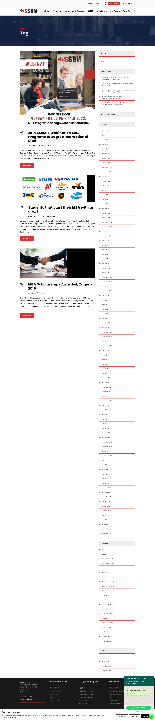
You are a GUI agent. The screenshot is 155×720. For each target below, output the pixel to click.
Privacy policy (114, 688)
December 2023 (107, 277)
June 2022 (105, 360)
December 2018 (106, 534)
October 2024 (106, 231)
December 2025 (107, 167)
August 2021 (105, 405)
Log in (103, 657)
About (47, 11)
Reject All (134, 716)
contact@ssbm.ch (26, 699)
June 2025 (105, 195)
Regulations (83, 704)
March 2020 (105, 483)
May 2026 (105, 144)
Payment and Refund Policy (118, 691)
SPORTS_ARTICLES (107, 623)
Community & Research (74, 11)
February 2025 (106, 213)
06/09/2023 (32, 145)
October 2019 (106, 506)
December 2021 (106, 387)
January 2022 (106, 382)
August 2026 (106, 131)
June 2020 (105, 469)
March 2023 (105, 318)
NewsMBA (105, 618)
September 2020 (107, 456)
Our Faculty (115, 11)
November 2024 (107, 227)
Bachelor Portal (55, 691)
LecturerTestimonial (108, 586)
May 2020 (105, 474)
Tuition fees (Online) (86, 691)
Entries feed (105, 661)
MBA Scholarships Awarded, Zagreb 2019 (60, 286)
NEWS (50, 145)
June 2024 (105, 250)
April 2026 (105, 149)
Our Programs (55, 688)
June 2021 (105, 414)
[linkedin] (129, 3)
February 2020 (106, 488)
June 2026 (105, 140)
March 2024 (105, 263)
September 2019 (107, 511)
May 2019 (104, 529)
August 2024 (106, 240)
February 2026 (106, 158)
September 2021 (107, 401)
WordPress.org (106, 671)
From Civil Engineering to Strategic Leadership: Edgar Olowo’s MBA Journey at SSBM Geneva (118, 91)
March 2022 (105, 373)
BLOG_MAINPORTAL (107, 563)
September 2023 (107, 291)
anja (43, 145)
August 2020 (106, 460)
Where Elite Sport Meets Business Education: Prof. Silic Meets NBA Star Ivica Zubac (117, 97)
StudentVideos (106, 636)
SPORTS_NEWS (106, 627)
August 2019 (105, 515)
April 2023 (105, 314)
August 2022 (105, 350)
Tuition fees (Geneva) (87, 694)
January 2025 (106, 218)
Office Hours (113, 700)
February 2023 (106, 323)
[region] (77, 714)
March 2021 (105, 428)
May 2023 (105, 309)
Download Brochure (116, 704)
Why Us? (127, 11)
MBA (53, 216)
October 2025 (106, 176)
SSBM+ (91, 11)
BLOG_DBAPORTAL (107, 559)
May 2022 (105, 364)
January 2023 (106, 327)
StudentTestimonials (108, 632)
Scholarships (83, 700)
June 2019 (105, 524)
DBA (103, 568)
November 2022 (107, 337)
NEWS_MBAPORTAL (107, 614)
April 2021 (104, 424)
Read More (27, 165)
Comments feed (107, 666)
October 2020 (106, 451)
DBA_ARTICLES (106, 572)
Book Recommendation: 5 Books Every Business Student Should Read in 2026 (116, 78)
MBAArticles (105, 595)
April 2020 (105, 479)
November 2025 (107, 172)
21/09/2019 (32, 216)
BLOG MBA (105, 554)
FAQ (110, 697)
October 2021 (106, 396)
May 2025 (105, 199)
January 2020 (106, 492)
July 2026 (105, 135)
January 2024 (106, 273)
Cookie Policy (12, 717)
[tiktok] (123, 3)
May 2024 (105, 254)
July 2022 (104, 355)
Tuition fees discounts (86, 697)
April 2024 (105, 259)
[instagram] (134, 3)
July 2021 (104, 410)
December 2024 (107, 222)
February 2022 (106, 378)
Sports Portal (54, 700)
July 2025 (104, 190)
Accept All (146, 716)
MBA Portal (53, 694)
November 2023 (107, 282)
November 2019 (106, 501)
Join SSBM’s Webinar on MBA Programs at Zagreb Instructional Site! (58, 136)
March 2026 (105, 154)
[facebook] (126, 3)
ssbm (42, 216)
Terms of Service (115, 694)
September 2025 (107, 181)
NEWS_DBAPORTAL (107, 604)
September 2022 (107, 346)
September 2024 (107, 236)
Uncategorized (106, 641)
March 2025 (105, 208)
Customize (122, 716)
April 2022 (105, 369)
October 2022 (106, 341)
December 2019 (106, 497)
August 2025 (105, 186)
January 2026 (106, 163)
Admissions (102, 11)
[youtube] (131, 3)
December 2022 (107, 332)
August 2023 (105, 295)
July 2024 (105, 245)
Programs (57, 11)
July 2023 (104, 300)
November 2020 (107, 447)
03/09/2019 (32, 293)
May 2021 (104, 419)
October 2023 (106, 286)
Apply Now (83, 688)
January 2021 (106, 437)
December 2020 (107, 442)
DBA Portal (53, 697)
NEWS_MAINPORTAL (108, 609)
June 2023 (105, 305)
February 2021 (106, 433)
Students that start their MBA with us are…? (61, 209)
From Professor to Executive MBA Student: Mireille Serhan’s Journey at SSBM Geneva (117, 103)
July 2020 (105, 465)
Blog (103, 549)
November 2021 (106, 392)
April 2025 (105, 204)
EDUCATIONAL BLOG (108, 581)
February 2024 (106, 268)
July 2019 (104, 520)
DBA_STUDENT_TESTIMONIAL (110, 577)
